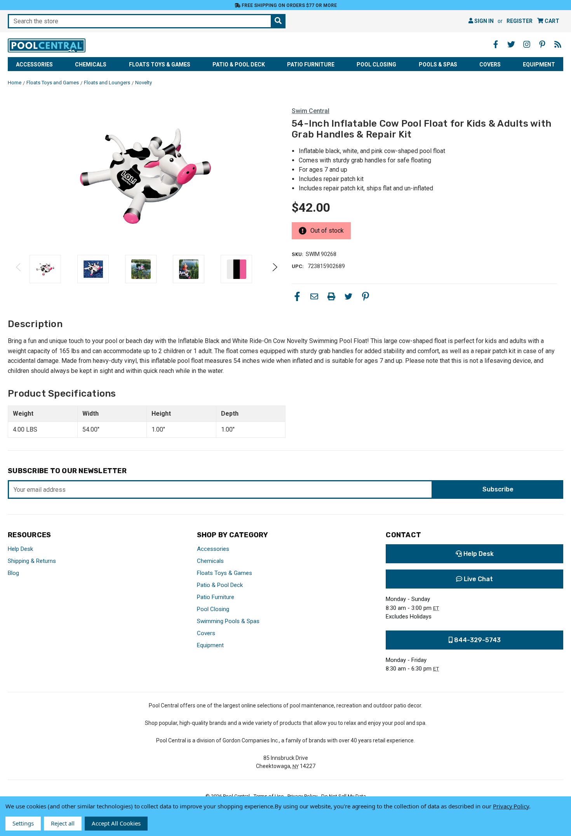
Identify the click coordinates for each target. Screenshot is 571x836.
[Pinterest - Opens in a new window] (542, 44)
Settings (23, 823)
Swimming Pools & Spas (228, 621)
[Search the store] (278, 21)
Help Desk (20, 548)
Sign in (483, 21)
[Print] (331, 296)
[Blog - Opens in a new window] (557, 44)
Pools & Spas (438, 64)
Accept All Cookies (116, 823)
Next (274, 269)
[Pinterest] (365, 296)
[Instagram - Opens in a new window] (526, 44)
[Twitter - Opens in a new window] (511, 44)
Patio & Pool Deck (238, 64)
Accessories (34, 64)
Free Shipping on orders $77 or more (288, 5)
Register (520, 21)
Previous (19, 269)
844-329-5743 (477, 640)
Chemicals (90, 64)
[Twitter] (348, 296)
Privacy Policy (511, 806)
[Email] (314, 296)
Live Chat (477, 579)
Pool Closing (376, 64)
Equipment (539, 64)
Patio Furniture (310, 64)
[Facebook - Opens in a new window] (495, 44)
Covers (490, 64)
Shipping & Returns (32, 560)
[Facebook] (297, 296)
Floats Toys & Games (159, 64)
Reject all (63, 823)
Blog (13, 573)
